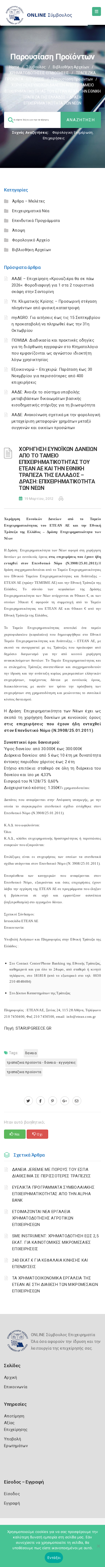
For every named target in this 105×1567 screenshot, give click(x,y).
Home (14, 67)
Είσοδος (12, 1493)
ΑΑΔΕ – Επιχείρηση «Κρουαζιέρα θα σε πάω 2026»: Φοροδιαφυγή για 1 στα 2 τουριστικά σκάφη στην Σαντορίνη (53, 285)
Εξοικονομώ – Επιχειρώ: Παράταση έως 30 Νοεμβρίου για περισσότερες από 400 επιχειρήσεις (52, 376)
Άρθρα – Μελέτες (28, 201)
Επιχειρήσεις (54, 138)
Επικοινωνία (15, 1386)
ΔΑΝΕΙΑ (31, 1053)
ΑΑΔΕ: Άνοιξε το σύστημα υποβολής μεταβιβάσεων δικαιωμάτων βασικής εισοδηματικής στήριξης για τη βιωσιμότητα (53, 398)
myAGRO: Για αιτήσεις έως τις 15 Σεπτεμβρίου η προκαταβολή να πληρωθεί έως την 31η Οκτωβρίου (56, 324)
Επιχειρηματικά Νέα (30, 210)
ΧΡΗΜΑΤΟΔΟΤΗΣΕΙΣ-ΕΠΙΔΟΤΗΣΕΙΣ (39, 73)
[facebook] (40, 1100)
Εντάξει (54, 1557)
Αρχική (10, 1377)
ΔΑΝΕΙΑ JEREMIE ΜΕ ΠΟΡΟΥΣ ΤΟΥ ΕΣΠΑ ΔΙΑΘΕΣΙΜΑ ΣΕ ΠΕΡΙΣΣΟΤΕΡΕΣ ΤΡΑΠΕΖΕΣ (51, 1172)
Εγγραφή (12, 1503)
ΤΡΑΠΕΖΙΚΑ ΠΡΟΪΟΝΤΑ (24, 1072)
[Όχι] (98, 1548)
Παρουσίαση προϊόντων (72, 79)
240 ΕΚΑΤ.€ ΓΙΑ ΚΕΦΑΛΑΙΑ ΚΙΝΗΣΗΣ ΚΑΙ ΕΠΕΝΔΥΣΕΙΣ (50, 1263)
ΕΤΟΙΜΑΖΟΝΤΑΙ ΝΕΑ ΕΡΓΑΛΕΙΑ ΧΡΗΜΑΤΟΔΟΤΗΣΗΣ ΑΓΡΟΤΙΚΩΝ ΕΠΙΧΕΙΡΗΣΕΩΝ (42, 1218)
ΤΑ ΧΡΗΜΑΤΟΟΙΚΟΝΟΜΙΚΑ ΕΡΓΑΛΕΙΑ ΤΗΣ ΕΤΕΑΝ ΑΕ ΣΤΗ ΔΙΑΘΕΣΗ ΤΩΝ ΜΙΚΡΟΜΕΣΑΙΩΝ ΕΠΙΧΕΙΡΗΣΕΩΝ (55, 1284)
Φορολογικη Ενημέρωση (72, 132)
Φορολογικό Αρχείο (31, 240)
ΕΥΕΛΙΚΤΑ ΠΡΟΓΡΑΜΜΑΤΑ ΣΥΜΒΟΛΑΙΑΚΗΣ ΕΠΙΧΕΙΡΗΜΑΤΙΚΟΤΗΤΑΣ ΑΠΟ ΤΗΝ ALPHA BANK (53, 1194)
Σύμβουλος (36, 67)
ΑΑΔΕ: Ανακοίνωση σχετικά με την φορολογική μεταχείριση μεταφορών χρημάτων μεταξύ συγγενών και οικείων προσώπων (56, 421)
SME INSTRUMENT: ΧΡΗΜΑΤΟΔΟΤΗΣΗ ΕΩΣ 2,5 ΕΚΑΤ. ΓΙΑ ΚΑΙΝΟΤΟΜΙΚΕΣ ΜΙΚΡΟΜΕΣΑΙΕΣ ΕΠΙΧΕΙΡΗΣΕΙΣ (55, 1242)
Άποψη (18, 230)
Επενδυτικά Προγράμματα (36, 220)
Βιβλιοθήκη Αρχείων (71, 67)
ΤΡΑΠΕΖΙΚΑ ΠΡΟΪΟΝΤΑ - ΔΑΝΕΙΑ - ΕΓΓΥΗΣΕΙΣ (41, 1062)
